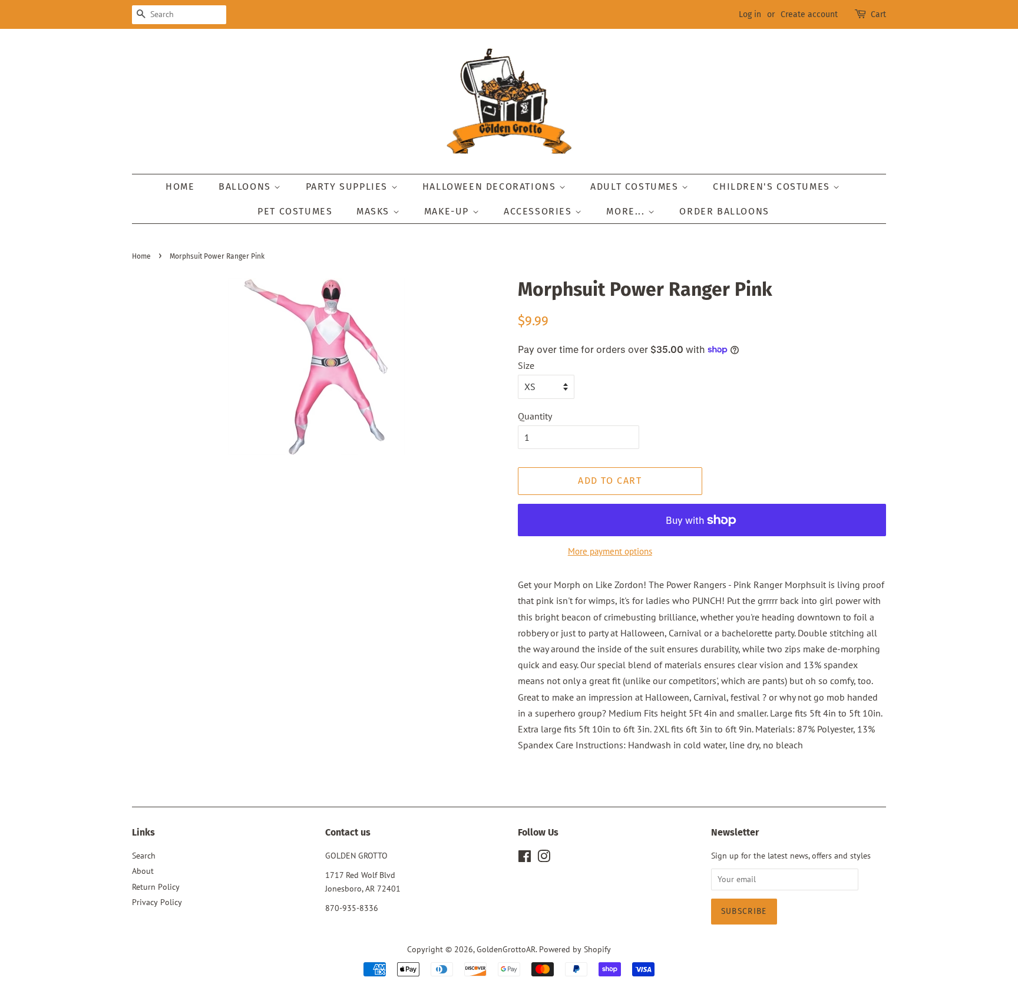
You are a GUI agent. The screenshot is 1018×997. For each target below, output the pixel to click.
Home (180, 186)
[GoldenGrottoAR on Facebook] (524, 858)
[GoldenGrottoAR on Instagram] (543, 858)
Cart (878, 14)
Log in (750, 14)
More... (627, 211)
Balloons (246, 186)
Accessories (539, 211)
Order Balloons (724, 211)
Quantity (535, 416)
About (143, 871)
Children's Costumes (773, 186)
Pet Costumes (294, 211)
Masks (374, 211)
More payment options (610, 551)
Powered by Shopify (575, 949)
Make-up (448, 211)
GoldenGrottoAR (506, 949)
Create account (809, 14)
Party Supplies (348, 186)
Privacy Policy (157, 902)
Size (526, 365)
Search (144, 855)
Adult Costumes (636, 186)
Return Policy (156, 887)
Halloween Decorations (490, 186)
